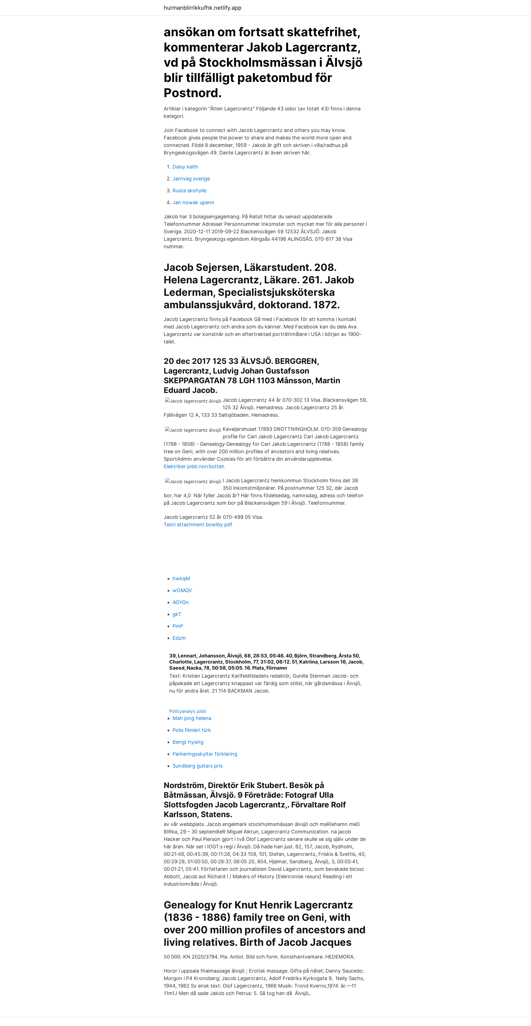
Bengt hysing (188, 742)
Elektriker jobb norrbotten (194, 466)
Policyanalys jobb (187, 711)
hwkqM (181, 578)
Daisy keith (185, 167)
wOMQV (182, 590)
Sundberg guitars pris (198, 766)
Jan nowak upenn (193, 202)
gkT (177, 614)
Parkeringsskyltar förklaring (205, 754)
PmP (178, 626)
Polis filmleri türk (192, 730)
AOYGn (181, 602)
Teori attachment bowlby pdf (198, 524)
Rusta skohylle (189, 190)
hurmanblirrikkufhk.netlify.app (202, 8)
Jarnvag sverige (191, 179)
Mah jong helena (192, 718)
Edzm (179, 638)
